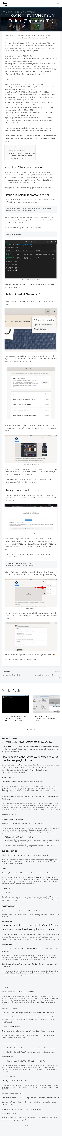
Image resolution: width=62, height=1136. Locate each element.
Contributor (27, 26)
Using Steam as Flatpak (14, 158)
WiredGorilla (8, 777)
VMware (6, 746)
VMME (4, 869)
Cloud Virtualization (9, 1044)
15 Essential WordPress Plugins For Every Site (21, 837)
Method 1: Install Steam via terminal (21, 153)
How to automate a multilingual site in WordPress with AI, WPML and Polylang (29, 1013)
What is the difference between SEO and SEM (18, 992)
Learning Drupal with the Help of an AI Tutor (17, 1081)
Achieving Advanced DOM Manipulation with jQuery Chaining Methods (26, 873)
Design (5, 988)
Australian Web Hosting (12, 819)
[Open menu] (58, 3)
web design (22, 773)
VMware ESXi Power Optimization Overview (27, 742)
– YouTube (6, 892)
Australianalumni (10, 906)
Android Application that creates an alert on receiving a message (46, 718)
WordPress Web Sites (9, 815)
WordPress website (33, 770)
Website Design (7, 921)
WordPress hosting (42, 937)
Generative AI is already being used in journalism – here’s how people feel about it (30, 1098)
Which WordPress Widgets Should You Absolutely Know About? (24, 824)
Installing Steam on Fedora (15, 151)
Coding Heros (8, 888)
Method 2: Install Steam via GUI (20, 156)
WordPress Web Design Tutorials (13, 1094)
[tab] (27, 729)
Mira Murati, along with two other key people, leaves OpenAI (22, 782)
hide (23, 147)
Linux (31, 11)
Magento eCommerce (11, 1027)
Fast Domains (7, 1057)
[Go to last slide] (4, 711)
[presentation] (15, 704)
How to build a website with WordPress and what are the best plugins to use (28, 1048)
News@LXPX (7, 944)
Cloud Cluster (8, 1076)
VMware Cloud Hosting (9, 1009)
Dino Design (7, 1113)
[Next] (58, 711)
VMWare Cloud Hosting (9, 738)
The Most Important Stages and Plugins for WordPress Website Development (29, 1031)
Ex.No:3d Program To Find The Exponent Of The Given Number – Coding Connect (15, 718)
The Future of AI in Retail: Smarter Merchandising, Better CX (23, 1109)
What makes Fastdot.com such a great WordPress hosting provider (25, 855)
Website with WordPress (17, 934)
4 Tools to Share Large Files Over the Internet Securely (21, 910)
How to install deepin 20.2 (11, 673)
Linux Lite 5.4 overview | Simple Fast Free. (47, 674)
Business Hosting (9, 851)
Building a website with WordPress (14, 765)
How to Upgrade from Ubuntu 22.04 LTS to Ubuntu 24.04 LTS (23, 1061)
